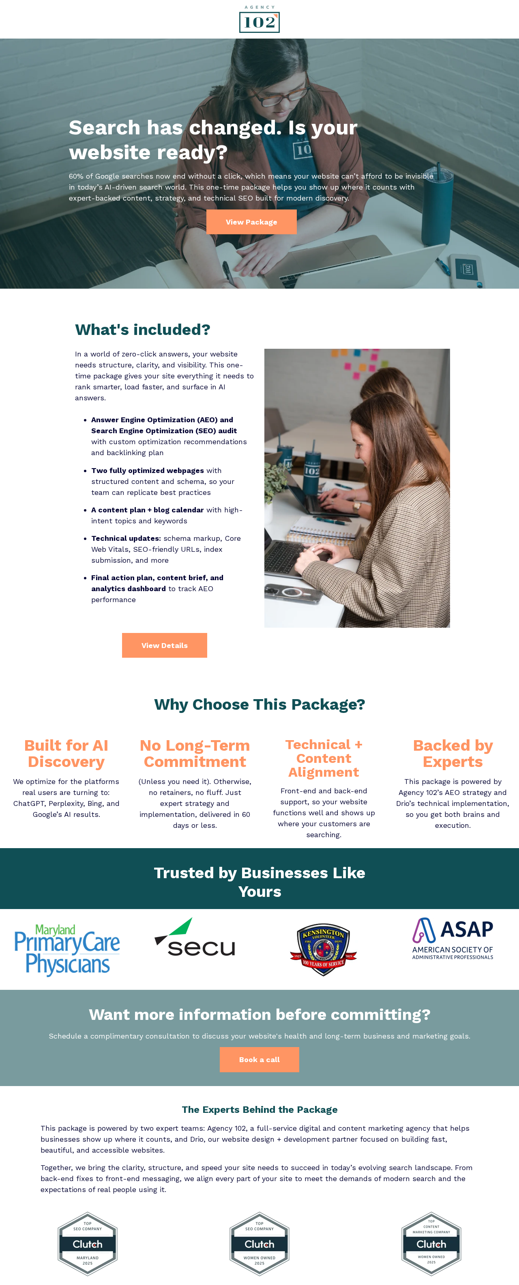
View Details (165, 645)
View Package (251, 222)
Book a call (259, 1059)
